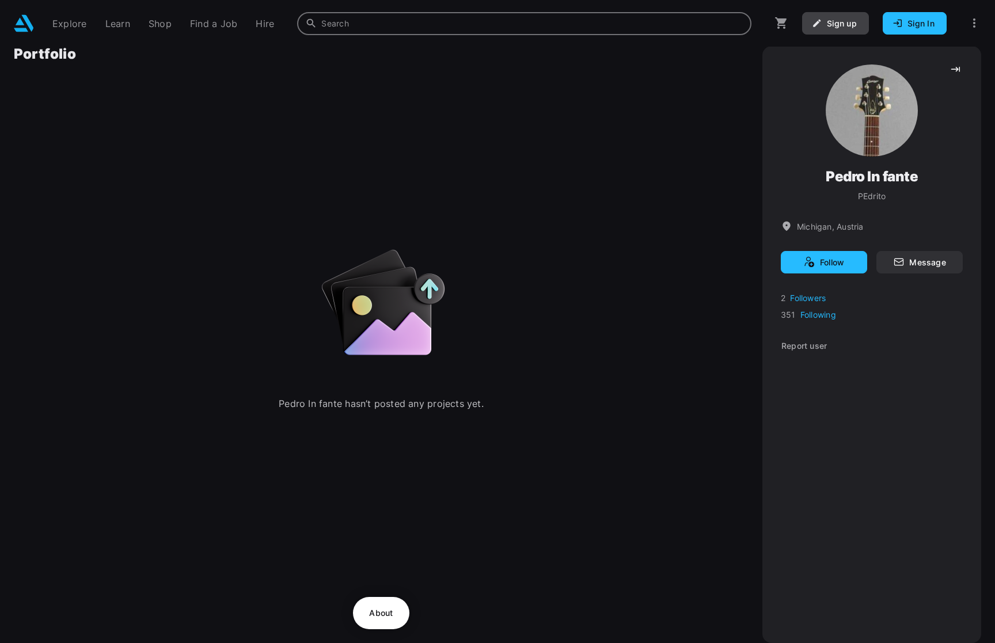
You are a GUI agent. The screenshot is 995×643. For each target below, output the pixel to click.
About (381, 613)
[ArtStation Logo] (24, 23)
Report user (804, 346)
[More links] (974, 23)
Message (927, 262)
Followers (808, 298)
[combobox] (524, 23)
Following (818, 314)
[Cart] (781, 23)
